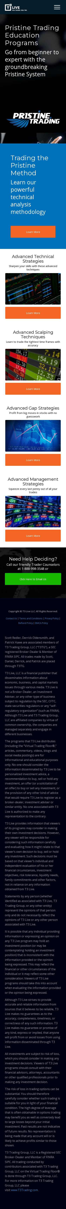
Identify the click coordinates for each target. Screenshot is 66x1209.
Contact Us (11, 618)
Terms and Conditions (31, 618)
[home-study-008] (33, 511)
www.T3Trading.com (24, 1190)
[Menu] (55, 7)
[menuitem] (56, 7)
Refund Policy (25, 623)
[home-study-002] (33, 289)
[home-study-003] (33, 364)
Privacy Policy (52, 618)
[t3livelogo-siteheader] (16, 7)
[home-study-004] (33, 435)
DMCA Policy (41, 623)
